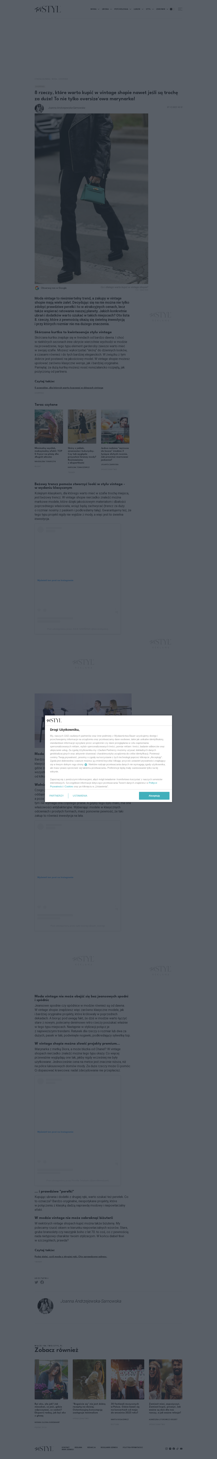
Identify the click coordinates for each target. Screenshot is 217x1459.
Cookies (69, 786)
